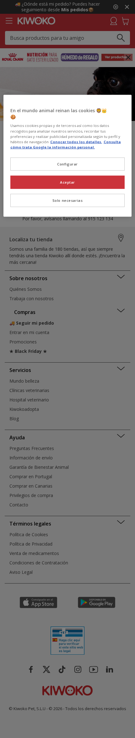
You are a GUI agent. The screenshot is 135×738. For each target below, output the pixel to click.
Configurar (67, 163)
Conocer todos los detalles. (76, 141)
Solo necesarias (67, 200)
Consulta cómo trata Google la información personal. (65, 144)
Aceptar (67, 182)
